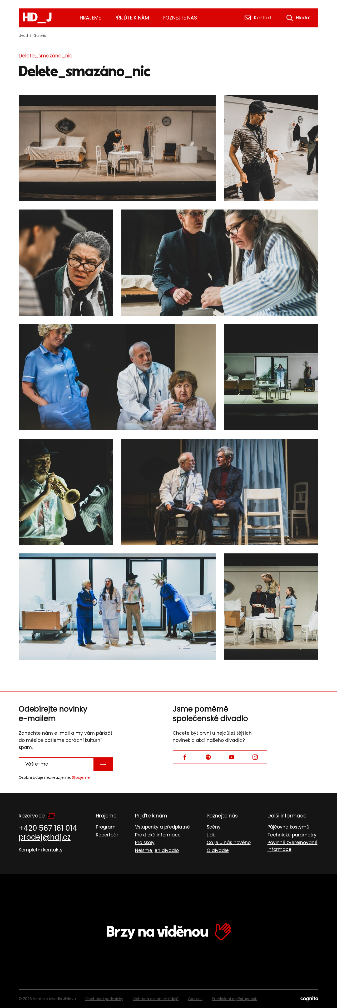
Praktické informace (158, 835)
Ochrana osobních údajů (156, 998)
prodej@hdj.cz (45, 837)
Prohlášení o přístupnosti (234, 998)
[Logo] (37, 17)
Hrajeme (90, 17)
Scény (214, 827)
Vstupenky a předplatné (162, 827)
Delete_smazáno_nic (45, 55)
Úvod (23, 35)
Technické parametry (291, 835)
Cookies (195, 998)
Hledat (303, 17)
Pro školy (145, 842)
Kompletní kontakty (41, 850)
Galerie (39, 35)
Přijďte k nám (132, 17)
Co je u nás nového (229, 842)
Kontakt (262, 17)
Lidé (211, 835)
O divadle (218, 850)
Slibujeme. (81, 777)
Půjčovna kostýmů (288, 827)
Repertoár (107, 835)
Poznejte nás (180, 17)
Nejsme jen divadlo (157, 850)
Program (106, 827)
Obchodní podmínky (104, 998)
